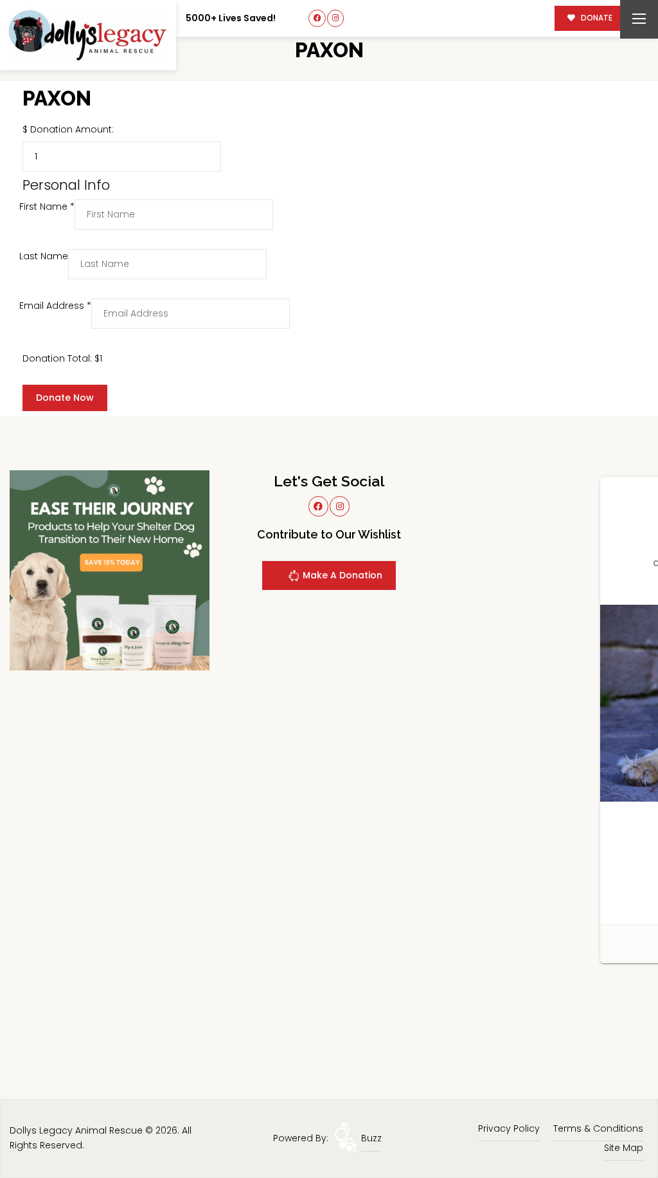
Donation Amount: (72, 129)
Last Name (43, 256)
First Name (47, 206)
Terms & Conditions (598, 1128)
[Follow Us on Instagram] (335, 18)
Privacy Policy (509, 1128)
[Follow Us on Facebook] (317, 18)
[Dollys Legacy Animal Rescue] (88, 35)
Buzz (371, 1138)
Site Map (623, 1147)
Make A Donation (341, 575)
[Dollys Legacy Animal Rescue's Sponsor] (109, 569)
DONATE (595, 18)
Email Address (55, 305)
